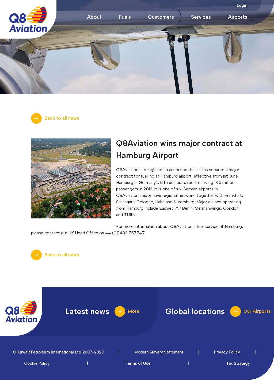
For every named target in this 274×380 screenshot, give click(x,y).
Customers (161, 17)
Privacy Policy (227, 352)
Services (201, 17)
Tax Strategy (238, 363)
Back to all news (61, 118)
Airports (237, 17)
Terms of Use (137, 363)
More (133, 311)
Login (242, 5)
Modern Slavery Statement (158, 352)
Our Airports (257, 311)
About (94, 17)
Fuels (125, 17)
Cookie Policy (37, 363)
